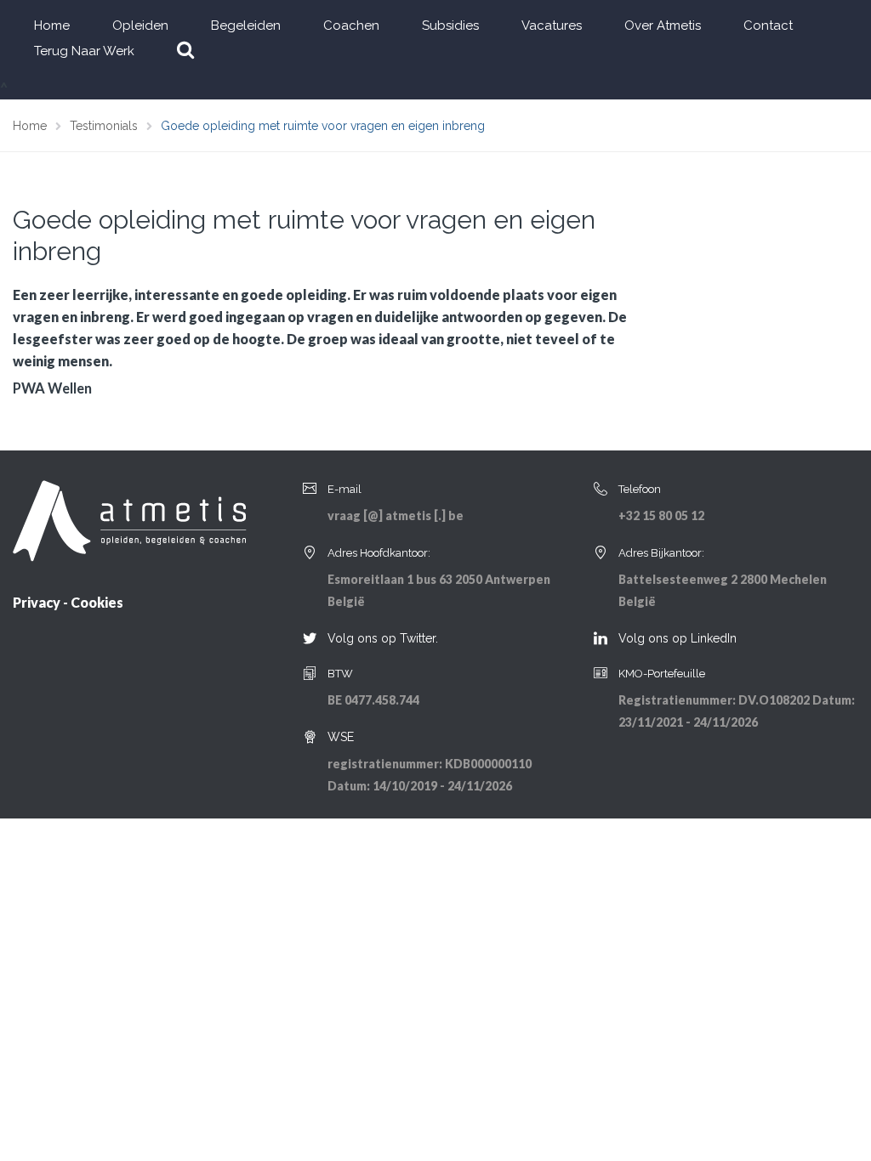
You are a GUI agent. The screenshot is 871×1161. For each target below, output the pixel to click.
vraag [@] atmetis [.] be (395, 515)
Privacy (36, 602)
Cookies (97, 602)
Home (52, 25)
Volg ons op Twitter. (382, 638)
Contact (768, 25)
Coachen (351, 25)
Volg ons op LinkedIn (677, 638)
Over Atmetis (662, 25)
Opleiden (140, 25)
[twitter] (309, 639)
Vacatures (551, 25)
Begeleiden (246, 25)
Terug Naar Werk (84, 51)
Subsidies (450, 25)
